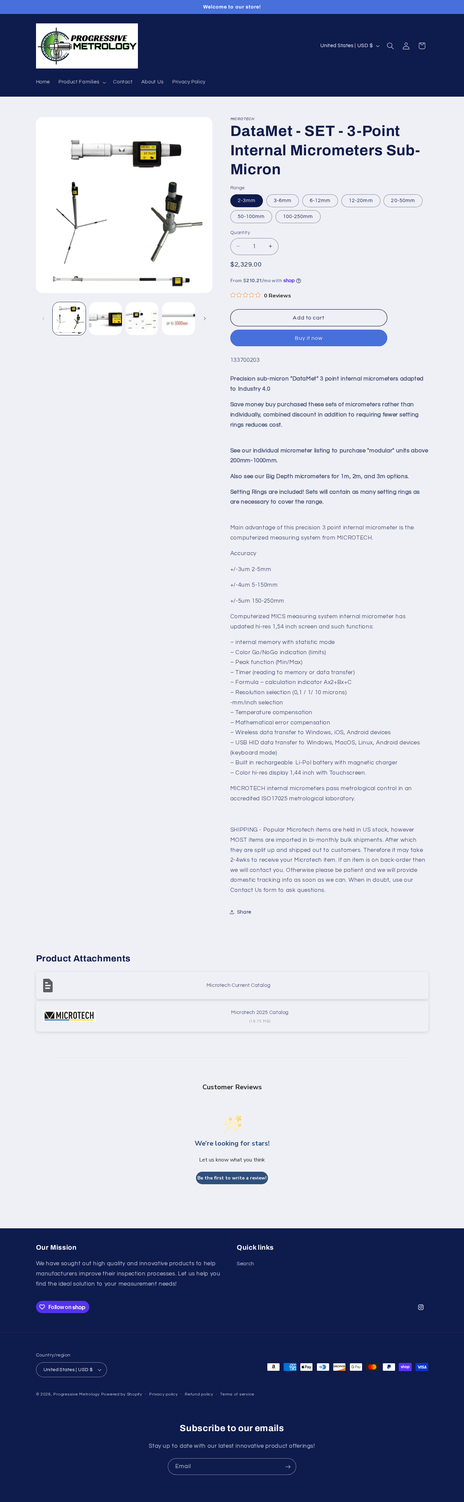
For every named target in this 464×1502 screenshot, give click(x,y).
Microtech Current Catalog (239, 985)
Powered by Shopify (121, 1394)
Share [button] (244, 911)
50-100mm (251, 216)
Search (245, 1263)
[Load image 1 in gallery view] (69, 318)
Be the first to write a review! (232, 1178)
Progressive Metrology (76, 1394)
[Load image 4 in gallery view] (178, 318)
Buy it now (309, 337)
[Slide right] (204, 318)
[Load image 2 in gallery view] (105, 318)
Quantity (240, 232)
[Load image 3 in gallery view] (142, 318)
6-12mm (320, 200)
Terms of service (237, 1394)
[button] (81, 82)
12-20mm (361, 200)
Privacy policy (163, 1394)
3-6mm (282, 200)
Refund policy (199, 1394)
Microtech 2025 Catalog (260, 1012)
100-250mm (298, 216)
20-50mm (403, 200)
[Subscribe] (288, 1466)
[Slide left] (43, 318)
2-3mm (246, 200)
